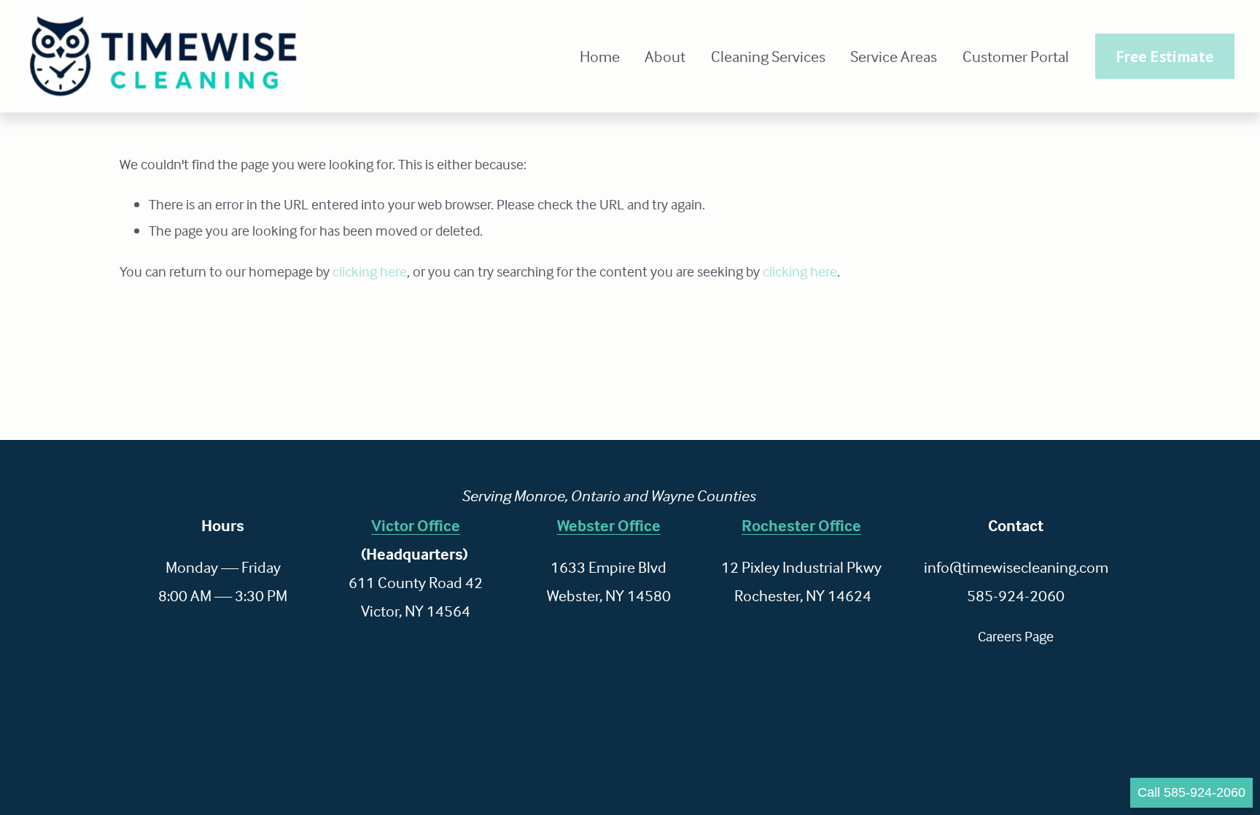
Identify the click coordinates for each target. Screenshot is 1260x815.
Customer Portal (1015, 56)
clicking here (369, 271)
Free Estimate (1165, 56)
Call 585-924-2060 (1191, 792)
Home (600, 56)
